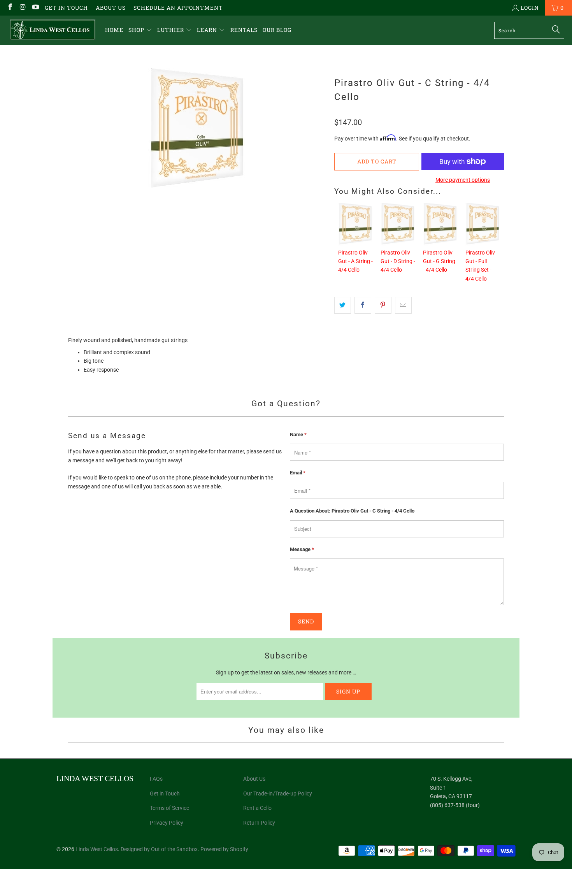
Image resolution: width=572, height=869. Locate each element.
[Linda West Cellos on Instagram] (22, 7)
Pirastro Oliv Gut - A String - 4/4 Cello (355, 261)
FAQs (156, 779)
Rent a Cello (257, 808)
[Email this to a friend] (403, 305)
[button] (140, 30)
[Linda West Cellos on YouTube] (35, 7)
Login (530, 7)
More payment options (462, 180)
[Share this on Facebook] (362, 305)
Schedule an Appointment (178, 7)
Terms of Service (169, 808)
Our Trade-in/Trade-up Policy (277, 793)
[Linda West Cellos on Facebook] (10, 7)
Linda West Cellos (96, 849)
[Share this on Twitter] (342, 305)
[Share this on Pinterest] (383, 305)
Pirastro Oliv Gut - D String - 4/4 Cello (398, 261)
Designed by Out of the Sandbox (159, 849)
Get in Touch (66, 7)
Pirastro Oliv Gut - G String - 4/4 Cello (439, 261)
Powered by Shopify (224, 849)
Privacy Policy (166, 823)
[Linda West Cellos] (52, 30)
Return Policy (259, 823)
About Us (111, 7)
